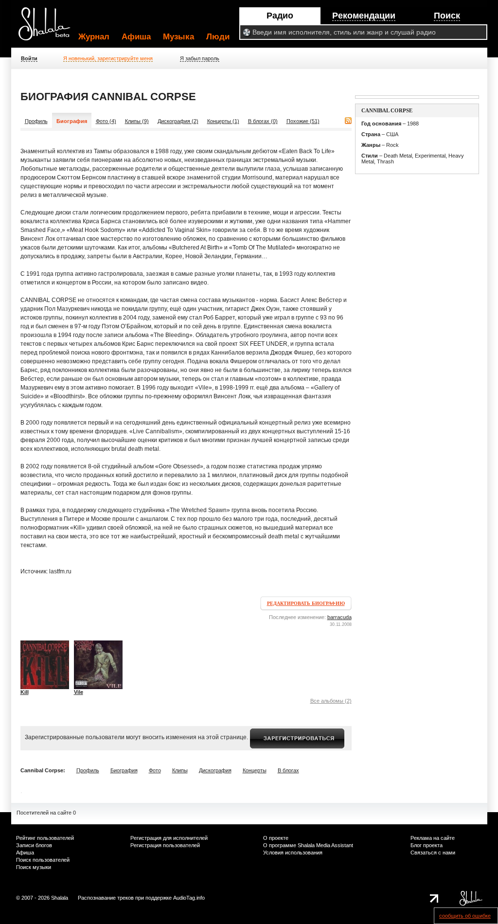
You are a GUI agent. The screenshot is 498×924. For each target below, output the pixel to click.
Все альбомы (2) (331, 701)
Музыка (178, 36)
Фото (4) (106, 121)
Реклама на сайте (432, 838)
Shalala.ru (48, 27)
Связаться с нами (432, 852)
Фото (155, 770)
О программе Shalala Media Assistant (308, 845)
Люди (218, 36)
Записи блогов (34, 845)
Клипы (180, 770)
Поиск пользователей (43, 860)
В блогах (288, 770)
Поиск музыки (33, 867)
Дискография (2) (178, 121)
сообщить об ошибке (465, 916)
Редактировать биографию (306, 603)
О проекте (275, 838)
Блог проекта (426, 845)
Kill (24, 692)
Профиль (36, 121)
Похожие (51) (303, 121)
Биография (124, 770)
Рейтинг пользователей (45, 838)
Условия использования (292, 852)
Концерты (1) (223, 121)
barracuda (339, 617)
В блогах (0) (263, 121)
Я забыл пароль (199, 58)
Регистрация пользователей (165, 845)
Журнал (93, 36)
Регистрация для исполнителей (169, 838)
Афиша (136, 36)
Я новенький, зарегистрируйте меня (108, 58)
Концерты (255, 770)
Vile (78, 692)
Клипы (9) (137, 121)
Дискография (215, 770)
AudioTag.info (189, 898)
